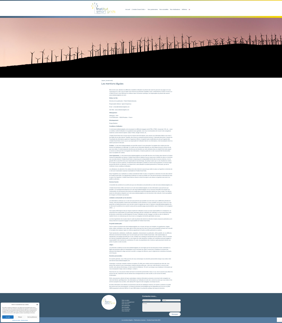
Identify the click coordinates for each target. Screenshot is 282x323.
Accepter (8, 317)
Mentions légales (24, 320)
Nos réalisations (175, 9)
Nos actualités (163, 9)
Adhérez (184, 9)
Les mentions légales (127, 320)
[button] (37, 304)
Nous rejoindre (125, 310)
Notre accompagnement (128, 302)
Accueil (127, 9)
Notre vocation (125, 300)
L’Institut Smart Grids (138, 9)
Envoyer (175, 314)
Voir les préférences (32, 317)
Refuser (20, 317)
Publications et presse (139, 320)
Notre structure (125, 303)
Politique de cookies (16, 320)
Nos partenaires (153, 9)
